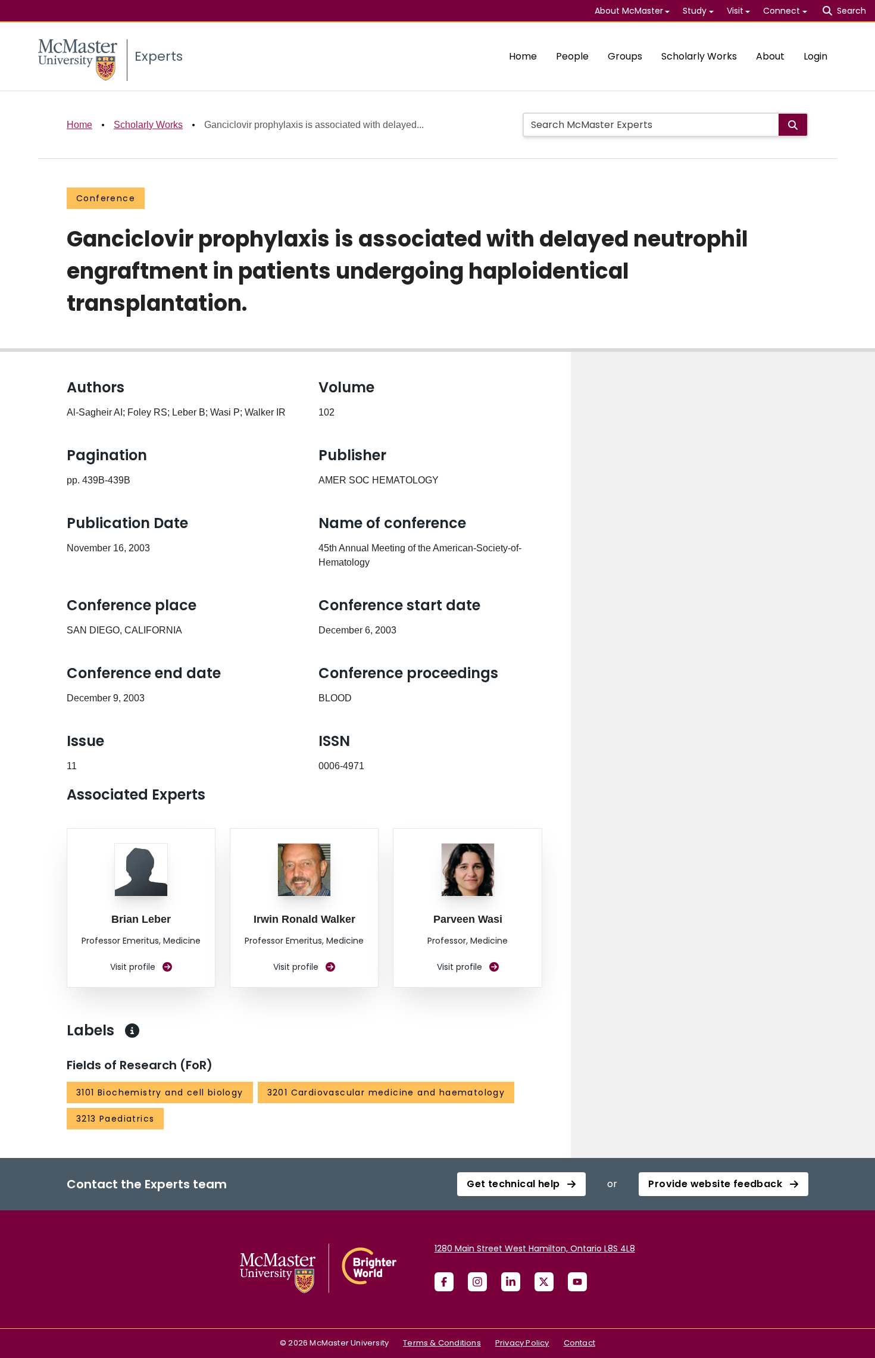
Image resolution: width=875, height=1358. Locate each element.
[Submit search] (793, 125)
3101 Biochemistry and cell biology (159, 1092)
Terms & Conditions (442, 1342)
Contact (579, 1342)
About (770, 56)
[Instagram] (477, 1281)
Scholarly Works (699, 56)
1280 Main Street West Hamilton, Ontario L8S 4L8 (535, 1248)
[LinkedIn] (510, 1281)
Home (523, 56)
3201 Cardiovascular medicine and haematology (386, 1092)
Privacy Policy (522, 1342)
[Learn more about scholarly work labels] (132, 1030)
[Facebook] (444, 1281)
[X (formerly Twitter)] (544, 1281)
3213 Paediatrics (115, 1119)
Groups (625, 56)
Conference (105, 198)
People (572, 56)
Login (815, 56)
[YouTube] (577, 1281)
